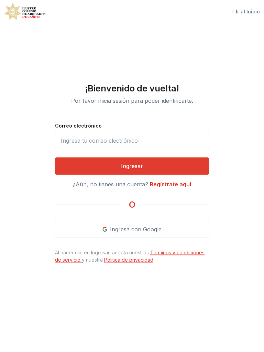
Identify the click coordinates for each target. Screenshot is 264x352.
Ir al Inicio (247, 11)
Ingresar (132, 166)
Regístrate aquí (170, 184)
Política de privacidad (128, 260)
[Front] (24, 11)
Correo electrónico (78, 126)
